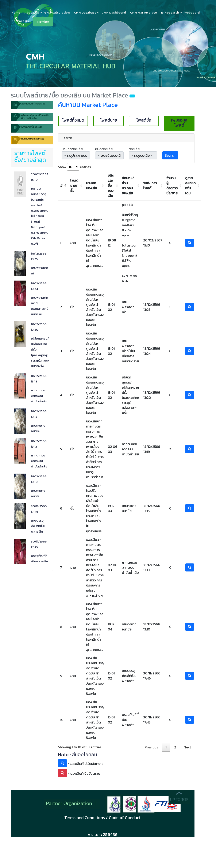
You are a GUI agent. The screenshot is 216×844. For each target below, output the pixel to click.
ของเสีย (134, 148)
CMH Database (85, 12)
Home (15, 12)
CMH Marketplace (143, 12)
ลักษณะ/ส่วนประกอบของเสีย (128, 185)
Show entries (74, 166)
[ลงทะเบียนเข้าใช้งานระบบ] (32, 106)
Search (170, 155)
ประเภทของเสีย (72, 148)
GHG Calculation (57, 12)
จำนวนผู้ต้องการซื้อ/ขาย (172, 185)
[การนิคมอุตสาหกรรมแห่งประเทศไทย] (146, 803)
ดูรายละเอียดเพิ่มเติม (190, 185)
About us (31, 12)
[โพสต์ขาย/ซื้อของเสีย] (32, 129)
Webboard (192, 12)
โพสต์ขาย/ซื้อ (74, 185)
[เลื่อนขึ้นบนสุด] (179, 796)
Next (187, 747)
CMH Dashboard (114, 12)
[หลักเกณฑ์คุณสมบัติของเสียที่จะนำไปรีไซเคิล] (32, 118)
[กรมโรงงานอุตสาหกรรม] (131, 803)
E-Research (170, 12)
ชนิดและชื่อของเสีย (111, 185)
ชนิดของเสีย (104, 148)
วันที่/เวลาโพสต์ (150, 185)
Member (43, 21)
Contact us (20, 21)
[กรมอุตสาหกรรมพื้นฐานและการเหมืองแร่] (115, 804)
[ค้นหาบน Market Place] (32, 141)
